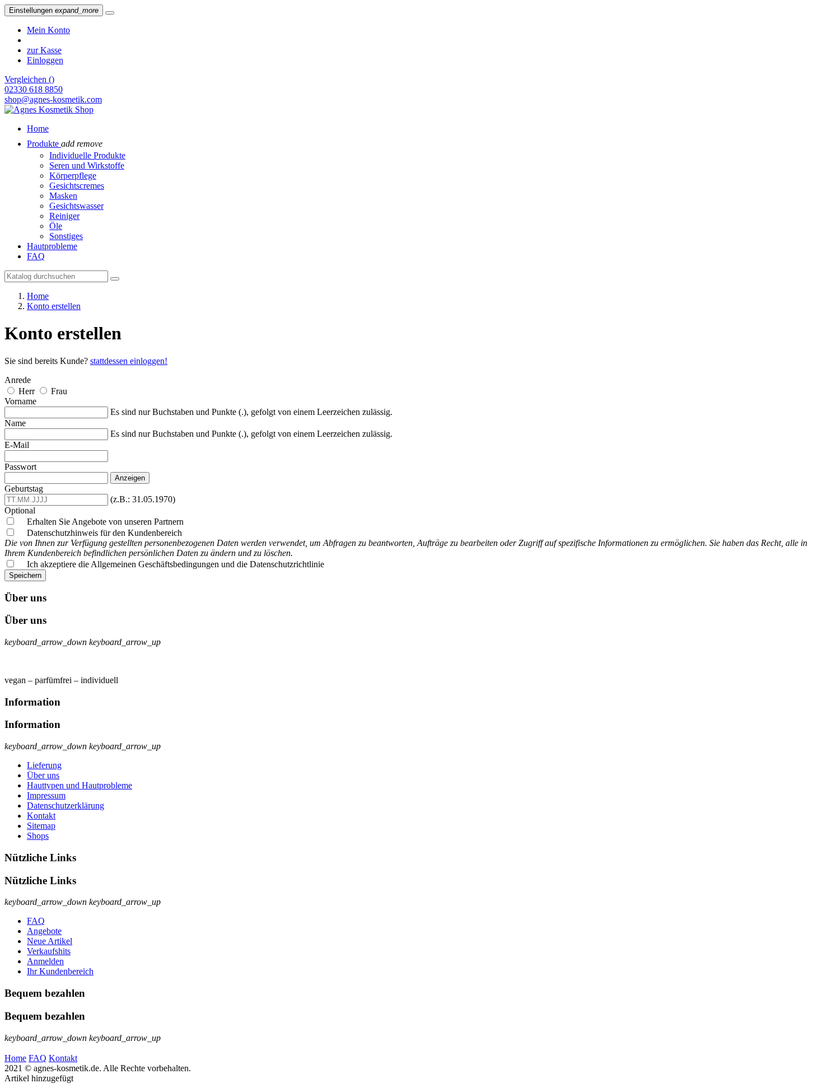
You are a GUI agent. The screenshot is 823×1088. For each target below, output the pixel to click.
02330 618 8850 (33, 89)
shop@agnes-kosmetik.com (53, 99)
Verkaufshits (49, 951)
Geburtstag (23, 488)
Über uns (43, 775)
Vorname (20, 401)
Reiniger (64, 216)
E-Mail (16, 445)
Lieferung (44, 765)
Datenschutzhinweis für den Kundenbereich (405, 543)
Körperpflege (72, 175)
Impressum (46, 795)
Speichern (25, 575)
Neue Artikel (49, 941)
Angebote (44, 931)
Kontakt (41, 815)
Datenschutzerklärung (65, 805)
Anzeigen (130, 478)
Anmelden (45, 961)
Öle (55, 226)
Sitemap (41, 825)
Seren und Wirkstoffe (86, 165)
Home (15, 1058)
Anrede (17, 380)
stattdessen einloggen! (128, 361)
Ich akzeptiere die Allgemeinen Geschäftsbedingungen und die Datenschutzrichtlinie (171, 564)
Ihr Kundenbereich (60, 971)
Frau (59, 391)
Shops (38, 835)
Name (15, 423)
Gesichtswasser (76, 206)
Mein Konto (48, 30)
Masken (63, 195)
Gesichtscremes (76, 185)
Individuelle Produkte (87, 155)
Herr (27, 391)
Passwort (20, 466)
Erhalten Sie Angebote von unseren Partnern (101, 521)
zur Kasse (44, 50)
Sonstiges (66, 236)
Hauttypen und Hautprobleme (79, 785)
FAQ (36, 921)
